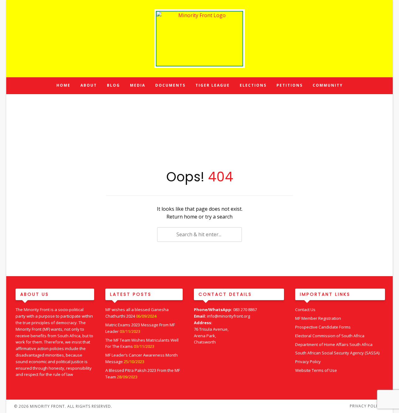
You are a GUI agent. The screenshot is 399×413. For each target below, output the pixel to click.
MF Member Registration (318, 318)
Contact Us (305, 309)
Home (63, 85)
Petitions (289, 85)
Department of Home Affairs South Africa (334, 344)
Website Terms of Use (316, 370)
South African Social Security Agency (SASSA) (337, 353)
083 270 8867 (245, 309)
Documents (170, 85)
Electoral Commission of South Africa (329, 336)
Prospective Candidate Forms (323, 327)
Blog (113, 85)
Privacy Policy (308, 361)
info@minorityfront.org (228, 316)
